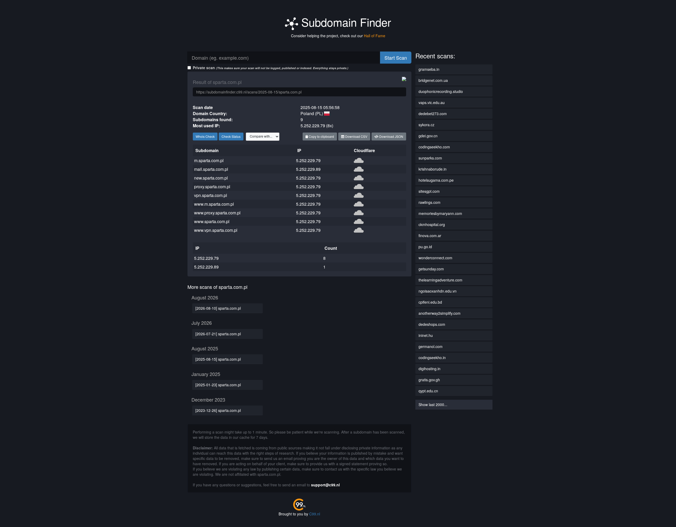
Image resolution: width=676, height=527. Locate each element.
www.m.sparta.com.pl (214, 204)
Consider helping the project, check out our (338, 35)
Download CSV (355, 136)
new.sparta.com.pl (211, 178)
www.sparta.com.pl (211, 221)
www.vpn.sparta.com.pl (215, 230)
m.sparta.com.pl (209, 160)
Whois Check (205, 136)
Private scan (270, 67)
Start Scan (395, 57)
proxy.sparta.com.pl (212, 186)
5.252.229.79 (308, 160)
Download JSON (390, 136)
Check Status (231, 136)
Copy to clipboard (321, 136)
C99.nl (314, 513)
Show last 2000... (433, 404)
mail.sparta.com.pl (211, 169)
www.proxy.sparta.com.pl (217, 213)
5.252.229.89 (308, 169)
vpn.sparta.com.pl (210, 195)
